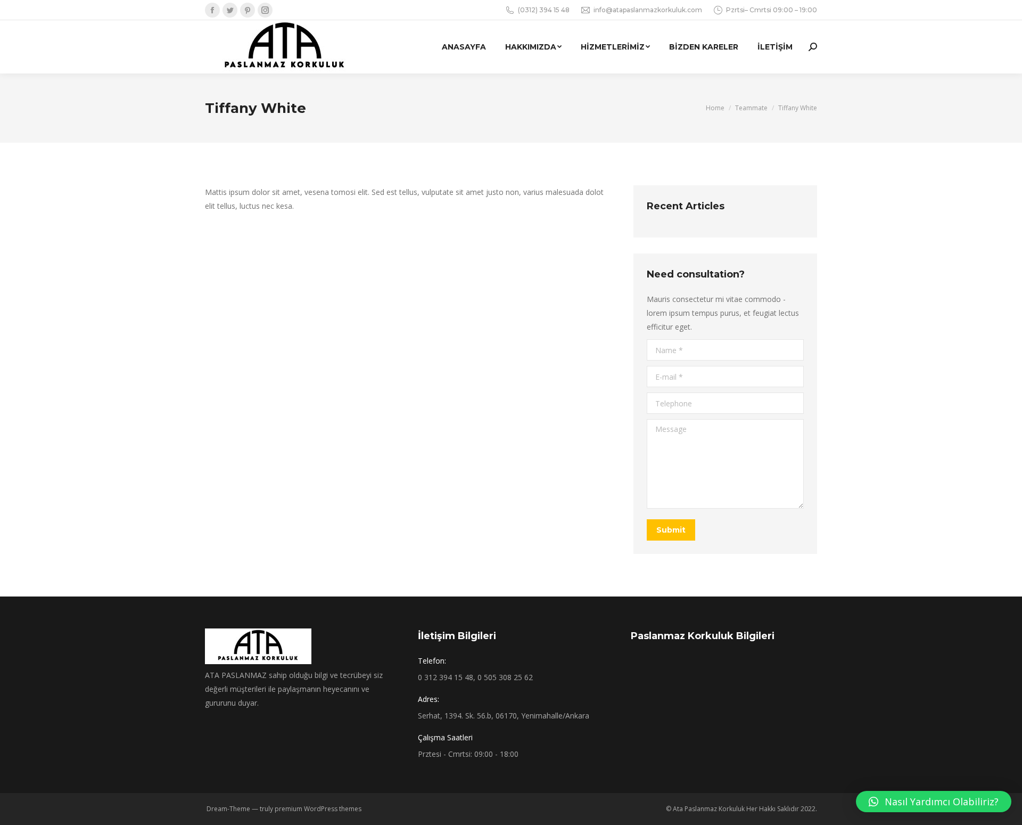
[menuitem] (464, 47)
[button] (933, 801)
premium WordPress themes (318, 808)
